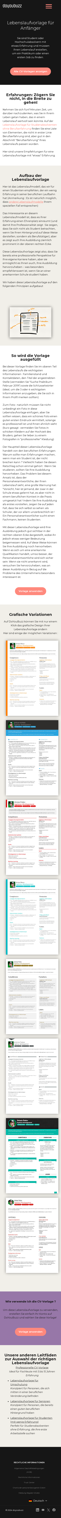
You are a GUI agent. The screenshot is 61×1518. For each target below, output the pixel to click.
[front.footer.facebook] (54, 1510)
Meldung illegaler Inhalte (29, 1493)
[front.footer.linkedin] (37, 1510)
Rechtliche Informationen (29, 1477)
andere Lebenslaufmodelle (26, 201)
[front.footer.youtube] (43, 1510)
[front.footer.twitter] (48, 1511)
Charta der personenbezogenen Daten (29, 1488)
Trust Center (29, 1482)
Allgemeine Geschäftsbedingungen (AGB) (29, 1470)
